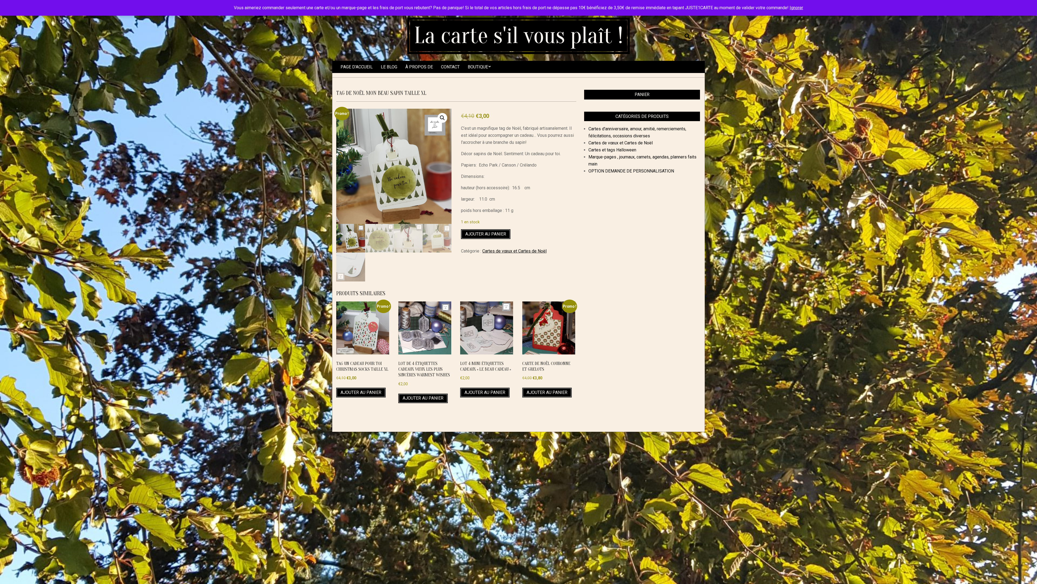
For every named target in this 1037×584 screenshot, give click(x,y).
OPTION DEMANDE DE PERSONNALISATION (631, 171)
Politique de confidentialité (487, 439)
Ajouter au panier (485, 234)
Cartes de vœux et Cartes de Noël (514, 251)
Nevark (529, 439)
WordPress (559, 439)
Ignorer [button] (796, 7)
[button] (442, 118)
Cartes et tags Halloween (612, 149)
